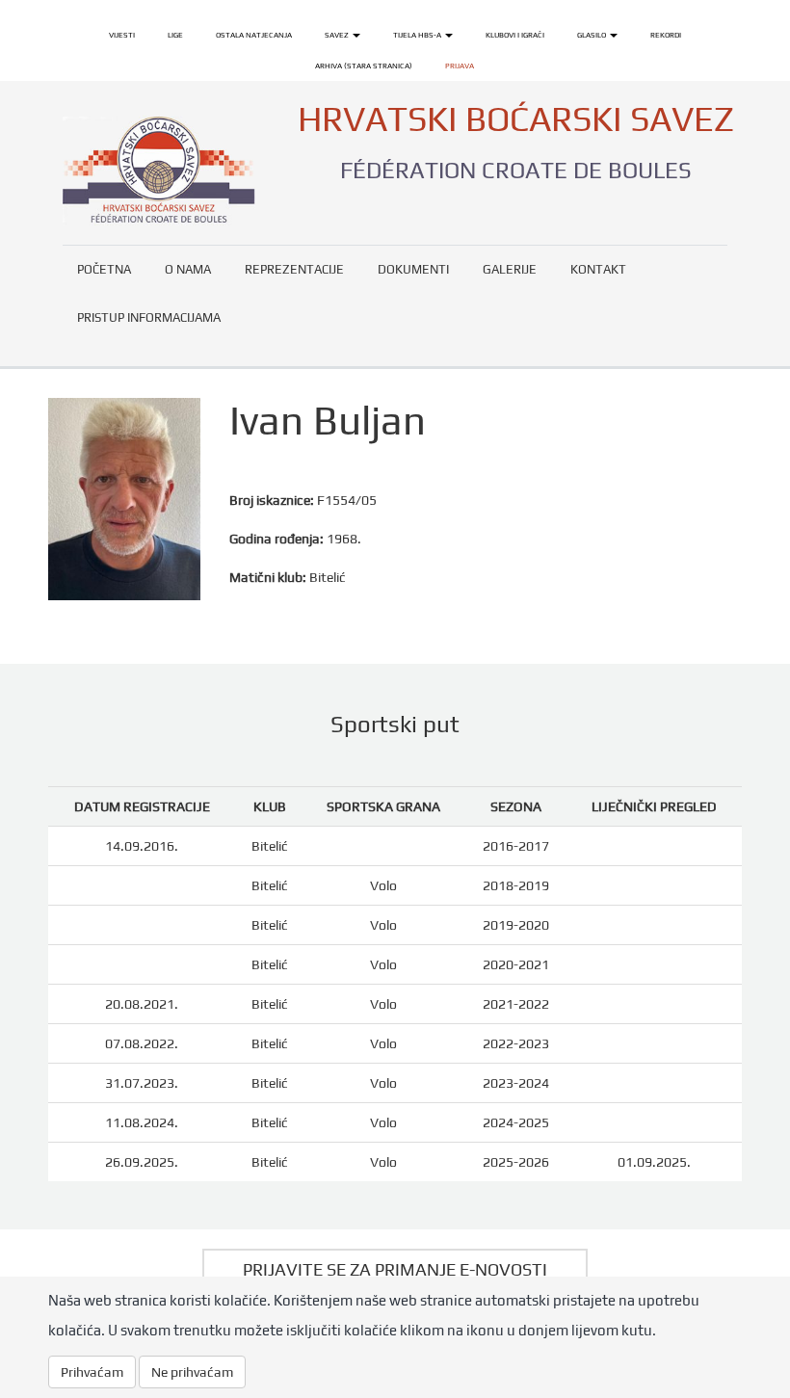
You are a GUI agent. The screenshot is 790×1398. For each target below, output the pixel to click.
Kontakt (598, 269)
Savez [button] (338, 35)
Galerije (510, 269)
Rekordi (665, 35)
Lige (175, 35)
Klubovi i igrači (515, 35)
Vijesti (122, 35)
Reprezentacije (294, 269)
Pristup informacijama (149, 317)
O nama (188, 269)
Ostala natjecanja (254, 35)
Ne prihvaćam (192, 1372)
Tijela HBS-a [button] (418, 35)
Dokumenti (413, 269)
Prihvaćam (92, 1372)
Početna (104, 269)
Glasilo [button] (592, 35)
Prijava (459, 65)
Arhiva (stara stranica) (363, 65)
